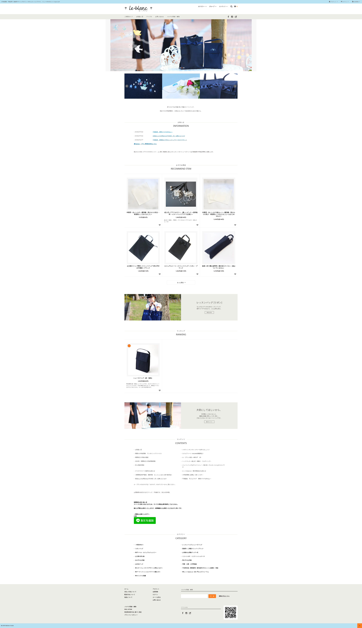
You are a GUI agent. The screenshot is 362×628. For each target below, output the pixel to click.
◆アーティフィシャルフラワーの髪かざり (147, 572)
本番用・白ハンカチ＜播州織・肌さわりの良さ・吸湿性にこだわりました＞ (143, 213)
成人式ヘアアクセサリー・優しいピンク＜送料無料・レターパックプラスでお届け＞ (180, 213)
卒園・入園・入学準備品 (189, 564)
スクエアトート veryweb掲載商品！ (193, 453)
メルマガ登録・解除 (173, 16)
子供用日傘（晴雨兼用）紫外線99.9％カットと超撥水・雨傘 (200, 568)
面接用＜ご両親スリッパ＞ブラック (192, 548)
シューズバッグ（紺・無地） (143, 378)
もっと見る (180, 282)
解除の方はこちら (224, 596)
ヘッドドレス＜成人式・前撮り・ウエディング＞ (196, 461)
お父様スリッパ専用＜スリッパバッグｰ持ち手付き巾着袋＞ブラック (143, 267)
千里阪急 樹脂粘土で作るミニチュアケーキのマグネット (170, 140)
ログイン (344, 1)
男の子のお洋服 (187, 560)
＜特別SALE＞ (139, 544)
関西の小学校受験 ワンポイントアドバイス (148, 453)
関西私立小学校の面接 (141, 457)
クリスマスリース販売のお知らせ (145, 471)
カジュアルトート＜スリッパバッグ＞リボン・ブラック (180, 267)
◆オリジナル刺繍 (140, 575)
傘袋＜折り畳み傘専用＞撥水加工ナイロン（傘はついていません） (218, 267)
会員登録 (356, 1)
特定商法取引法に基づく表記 (133, 612)
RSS (125, 609)
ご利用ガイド (128, 16)
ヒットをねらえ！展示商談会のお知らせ (194, 471)
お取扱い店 (139, 16)
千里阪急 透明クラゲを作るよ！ (163, 132)
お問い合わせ (159, 16)
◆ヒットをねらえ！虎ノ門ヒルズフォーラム (195, 572)
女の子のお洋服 (139, 560)
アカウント (333, 1)
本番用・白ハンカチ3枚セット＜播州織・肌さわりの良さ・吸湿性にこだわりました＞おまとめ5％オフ (218, 214)
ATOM (130, 609)
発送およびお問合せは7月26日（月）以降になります (151, 478)
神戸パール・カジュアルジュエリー (145, 552)
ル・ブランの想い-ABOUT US (191, 457)
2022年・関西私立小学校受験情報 (145, 461)
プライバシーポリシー (131, 615)
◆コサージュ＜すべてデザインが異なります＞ (149, 568)
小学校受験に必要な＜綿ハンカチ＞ (192, 475)
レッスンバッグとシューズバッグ (192, 544)
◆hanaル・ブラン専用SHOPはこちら (145, 144)
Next (235, 86)
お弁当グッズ (139, 564)
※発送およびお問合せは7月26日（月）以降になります (169, 136)
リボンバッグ (139, 548)
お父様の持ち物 (139, 556)
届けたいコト (209, 421)
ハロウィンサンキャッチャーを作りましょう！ (196, 449)
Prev (126, 86)
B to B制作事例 (139, 465)
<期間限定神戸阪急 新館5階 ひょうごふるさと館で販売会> (153, 475)
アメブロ (149, 16)
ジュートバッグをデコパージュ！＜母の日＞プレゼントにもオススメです (203, 466)
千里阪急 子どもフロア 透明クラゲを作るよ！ (196, 478)
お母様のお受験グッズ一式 (190, 552)
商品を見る (209, 312)
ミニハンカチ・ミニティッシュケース (193, 556)
